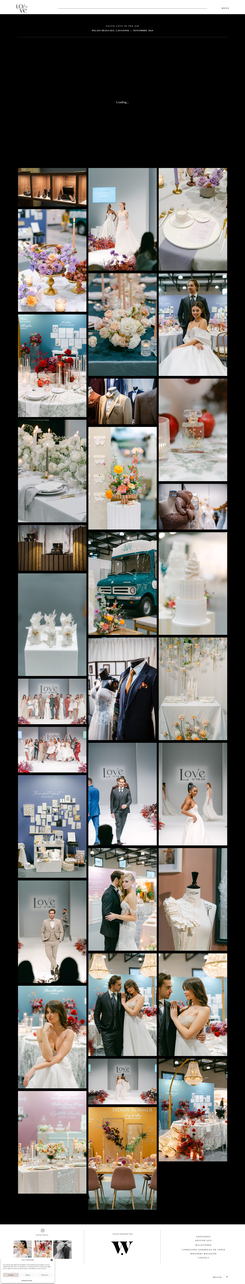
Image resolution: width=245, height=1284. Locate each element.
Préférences (44, 1275)
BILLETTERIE (204, 1245)
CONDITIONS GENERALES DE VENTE (203, 1250)
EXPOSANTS (203, 1237)
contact (203, 1258)
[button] (52, 1260)
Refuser (27, 1275)
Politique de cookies (27, 1280)
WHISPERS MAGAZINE (203, 1254)
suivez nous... (43, 1235)
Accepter (10, 1275)
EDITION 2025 (203, 1240)
